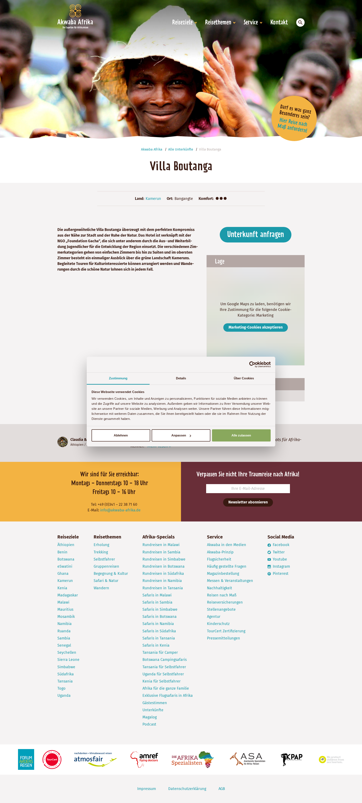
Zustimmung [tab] (118, 378)
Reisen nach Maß (222, 595)
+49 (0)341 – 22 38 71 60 (117, 504)
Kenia (62, 588)
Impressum (146, 788)
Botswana (65, 559)
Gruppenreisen (106, 566)
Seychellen (66, 652)
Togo (61, 688)
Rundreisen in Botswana (163, 566)
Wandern (101, 588)
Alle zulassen (241, 435)
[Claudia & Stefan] (62, 442)
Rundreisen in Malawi (161, 544)
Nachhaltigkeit (219, 588)
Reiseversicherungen (225, 602)
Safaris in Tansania (158, 638)
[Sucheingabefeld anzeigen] (300, 22)
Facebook (280, 544)
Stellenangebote (221, 609)
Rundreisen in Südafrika (163, 573)
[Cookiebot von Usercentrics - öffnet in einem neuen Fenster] (252, 364)
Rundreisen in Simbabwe (163, 559)
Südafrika (65, 674)
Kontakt (279, 23)
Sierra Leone (68, 659)
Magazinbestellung (223, 573)
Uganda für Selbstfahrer (163, 674)
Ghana (63, 573)
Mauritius (65, 609)
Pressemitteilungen (223, 638)
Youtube (279, 559)
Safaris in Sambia (157, 602)
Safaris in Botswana (159, 616)
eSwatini (64, 566)
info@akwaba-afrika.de (120, 510)
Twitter (278, 552)
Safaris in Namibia (158, 623)
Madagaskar (67, 595)
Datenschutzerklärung (187, 788)
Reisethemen (218, 23)
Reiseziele (182, 23)
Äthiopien (76, 445)
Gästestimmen (154, 703)
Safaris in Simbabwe (159, 609)
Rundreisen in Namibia (162, 580)
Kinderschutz (218, 623)
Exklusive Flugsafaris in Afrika (167, 695)
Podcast (149, 724)
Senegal (64, 645)
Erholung (101, 544)
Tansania (65, 681)
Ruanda (64, 631)
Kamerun (153, 198)
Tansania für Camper (160, 652)
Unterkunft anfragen (255, 234)
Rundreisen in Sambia (161, 552)
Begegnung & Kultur (111, 573)
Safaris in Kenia (155, 645)
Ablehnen (121, 435)
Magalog (149, 717)
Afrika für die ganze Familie (165, 688)
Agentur (213, 616)
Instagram (281, 566)
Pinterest (280, 573)
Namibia (64, 623)
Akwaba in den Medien (226, 544)
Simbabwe (66, 667)
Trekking (101, 552)
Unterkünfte (152, 710)
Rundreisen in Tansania (162, 588)
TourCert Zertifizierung (226, 631)
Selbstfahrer (104, 559)
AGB (221, 788)
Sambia (63, 638)
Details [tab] (181, 378)
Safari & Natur (106, 580)
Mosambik (66, 616)
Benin (62, 552)
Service (251, 23)
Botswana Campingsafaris (164, 659)
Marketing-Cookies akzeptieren (256, 327)
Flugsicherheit (219, 559)
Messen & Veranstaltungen (230, 580)
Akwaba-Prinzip (220, 552)
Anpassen (178, 435)
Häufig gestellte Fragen (226, 566)
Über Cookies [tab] (244, 378)
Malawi (63, 602)
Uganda (64, 695)
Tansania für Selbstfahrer (164, 667)
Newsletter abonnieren (248, 502)
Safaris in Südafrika (159, 631)
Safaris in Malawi (157, 595)
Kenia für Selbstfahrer (161, 681)
